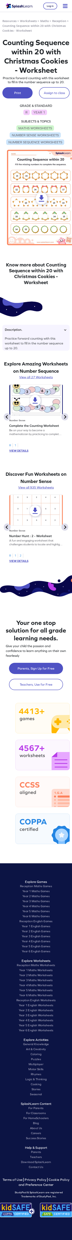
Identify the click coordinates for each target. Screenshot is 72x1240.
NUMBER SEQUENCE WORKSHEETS (35, 142)
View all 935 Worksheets (36, 487)
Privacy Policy (35, 1180)
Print (17, 93)
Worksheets (28, 21)
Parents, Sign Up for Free (36, 668)
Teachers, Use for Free (36, 684)
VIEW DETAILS (18, 450)
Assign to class (54, 93)
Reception (59, 21)
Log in (50, 6)
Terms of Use (13, 1180)
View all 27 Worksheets (36, 377)
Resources (9, 21)
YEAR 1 (39, 112)
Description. (13, 329)
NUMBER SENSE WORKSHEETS (35, 135)
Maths (44, 21)
